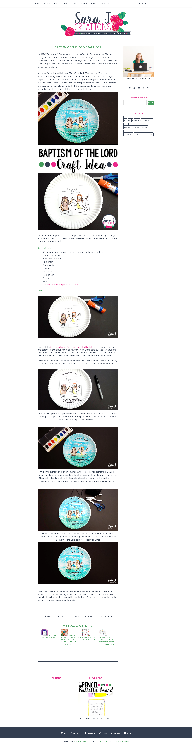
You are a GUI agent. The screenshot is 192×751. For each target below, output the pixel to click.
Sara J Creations (80, 741)
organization (134, 124)
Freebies (84, 3)
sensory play (128, 131)
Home (37, 3)
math (126, 124)
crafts (76, 44)
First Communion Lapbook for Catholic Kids (87, 638)
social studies (139, 131)
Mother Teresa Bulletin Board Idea (94, 718)
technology (128, 134)
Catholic (74, 3)
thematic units (139, 134)
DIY (125, 117)
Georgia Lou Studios (123, 741)
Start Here (46, 3)
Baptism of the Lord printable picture (61, 284)
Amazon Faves (104, 3)
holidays (127, 120)
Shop (55, 3)
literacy (146, 120)
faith (82, 44)
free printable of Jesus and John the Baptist (71, 347)
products (137, 127)
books (131, 117)
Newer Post (47, 656)
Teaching (64, 3)
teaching (149, 131)
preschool (127, 127)
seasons (144, 127)
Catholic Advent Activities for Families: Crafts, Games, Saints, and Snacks (68, 640)
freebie (87, 44)
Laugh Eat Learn (101, 741)
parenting (144, 124)
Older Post (108, 656)
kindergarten (136, 120)
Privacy (93, 3)
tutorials (149, 134)
